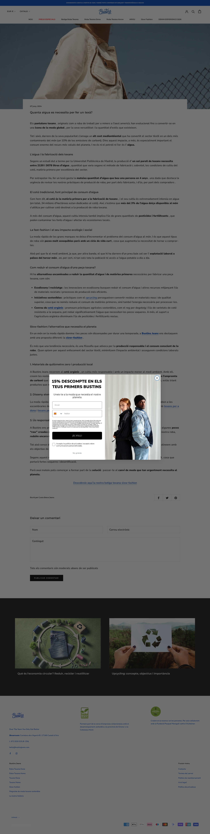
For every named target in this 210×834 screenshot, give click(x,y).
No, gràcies (77, 453)
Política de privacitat (93, 427)
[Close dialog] (157, 378)
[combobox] (57, 413)
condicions (54, 428)
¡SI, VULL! (77, 435)
